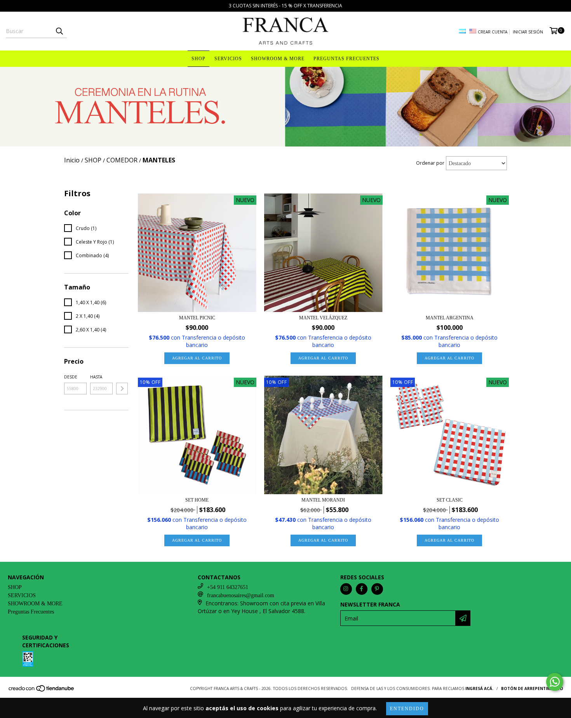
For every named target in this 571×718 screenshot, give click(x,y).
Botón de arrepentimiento (532, 688)
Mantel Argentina (450, 318)
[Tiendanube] (42, 691)
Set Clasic (450, 500)
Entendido (407, 708)
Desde (70, 377)
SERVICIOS (228, 58)
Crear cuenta (492, 32)
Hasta (96, 377)
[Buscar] (59, 31)
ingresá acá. (479, 688)
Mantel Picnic (197, 318)
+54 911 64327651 (227, 587)
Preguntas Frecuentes (346, 58)
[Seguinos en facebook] (361, 589)
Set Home (197, 500)
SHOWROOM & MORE (278, 58)
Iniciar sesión (528, 32)
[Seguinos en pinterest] (377, 589)
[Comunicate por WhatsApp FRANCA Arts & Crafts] (554, 682)
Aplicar (122, 388)
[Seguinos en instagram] (346, 589)
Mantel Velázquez (323, 318)
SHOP (198, 58)
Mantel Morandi (323, 500)
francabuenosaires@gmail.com (240, 595)
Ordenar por (430, 163)
